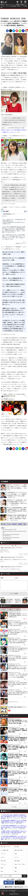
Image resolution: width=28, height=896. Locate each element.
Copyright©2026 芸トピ (14, 892)
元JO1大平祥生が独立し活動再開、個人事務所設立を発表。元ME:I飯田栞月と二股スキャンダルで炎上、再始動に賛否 (14, 816)
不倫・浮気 (3, 860)
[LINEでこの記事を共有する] (20, 30)
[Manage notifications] (2, 893)
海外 (16, 871)
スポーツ (3, 857)
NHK (4, 524)
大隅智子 (20, 524)
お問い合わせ (19, 886)
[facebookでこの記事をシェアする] (7, 30)
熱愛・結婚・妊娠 (18, 850)
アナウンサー (3, 864)
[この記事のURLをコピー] (23, 30)
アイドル (17, 857)
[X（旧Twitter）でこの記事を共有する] (10, 30)
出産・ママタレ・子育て (20, 864)
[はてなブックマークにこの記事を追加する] (13, 30)
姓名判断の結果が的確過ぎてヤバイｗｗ (17, 708)
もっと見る (14, 806)
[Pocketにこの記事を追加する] (16, 30)
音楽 (16, 853)
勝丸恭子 (14, 524)
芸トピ (4, 2)
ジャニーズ (3, 853)
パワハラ (9, 524)
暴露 (16, 867)
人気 (17, 3)
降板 (25, 524)
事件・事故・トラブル (15, 18)
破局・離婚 (17, 860)
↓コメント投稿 (24, 542)
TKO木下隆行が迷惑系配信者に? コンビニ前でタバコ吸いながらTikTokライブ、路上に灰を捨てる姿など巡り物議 (14, 827)
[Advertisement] (14, 13)
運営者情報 (9, 886)
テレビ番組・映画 (4, 18)
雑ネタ (2, 867)
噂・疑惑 (23, 18)
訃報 (2, 871)
